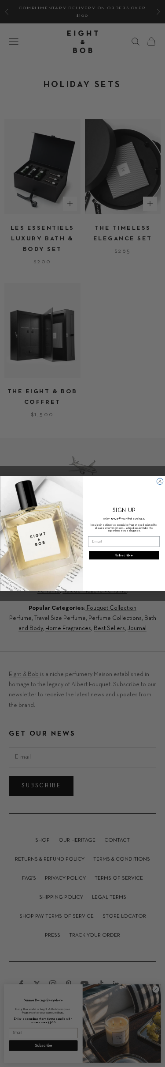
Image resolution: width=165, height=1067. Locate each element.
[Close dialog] (160, 481)
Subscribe (123, 555)
